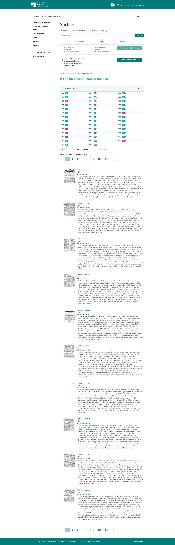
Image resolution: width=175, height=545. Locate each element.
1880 (91, 133)
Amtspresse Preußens (40, 26)
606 (99, 159)
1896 (119, 141)
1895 (119, 137)
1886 (119, 101)
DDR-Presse (37, 30)
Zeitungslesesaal (38, 56)
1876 (91, 117)
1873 (91, 105)
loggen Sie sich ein (68, 73)
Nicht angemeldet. (138, 541)
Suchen (139, 35)
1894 (119, 133)
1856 (62, 93)
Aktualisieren (103, 150)
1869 (62, 145)
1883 (91, 145)
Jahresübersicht (38, 34)
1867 (62, 137)
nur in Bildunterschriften (100, 52)
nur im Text (96, 49)
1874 (91, 109)
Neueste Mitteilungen (71, 61)
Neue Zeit (67, 49)
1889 (119, 113)
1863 (62, 121)
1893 (119, 129)
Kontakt (36, 45)
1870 (91, 93)
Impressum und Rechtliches (56, 541)
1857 (62, 97)
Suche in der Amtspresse (129, 60)
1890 (119, 117)
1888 (119, 109)
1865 (62, 129)
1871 (91, 97)
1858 (62, 101)
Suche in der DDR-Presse (129, 48)
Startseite (36, 16)
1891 (119, 121)
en (141, 16)
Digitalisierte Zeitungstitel (42, 22)
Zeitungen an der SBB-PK (41, 52)
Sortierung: (64, 150)
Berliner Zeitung (69, 47)
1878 (91, 125)
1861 (62, 113)
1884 (119, 93)
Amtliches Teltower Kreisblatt (74, 59)
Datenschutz (40, 541)
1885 (119, 97)
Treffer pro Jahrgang (71, 88)
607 (106, 159)
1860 (62, 109)
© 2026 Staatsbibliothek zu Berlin (90, 541)
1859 (62, 105)
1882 (91, 141)
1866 (62, 133)
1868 (62, 141)
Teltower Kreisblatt (70, 65)
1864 (62, 125)
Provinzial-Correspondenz (73, 63)
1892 (119, 125)
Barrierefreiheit (72, 541)
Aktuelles (36, 41)
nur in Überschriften (99, 47)
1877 (91, 121)
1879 (91, 129)
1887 (119, 105)
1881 (91, 137)
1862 (62, 117)
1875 (91, 113)
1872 (91, 101)
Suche (42, 16)
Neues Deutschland (71, 52)
